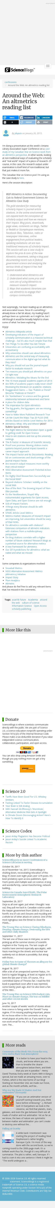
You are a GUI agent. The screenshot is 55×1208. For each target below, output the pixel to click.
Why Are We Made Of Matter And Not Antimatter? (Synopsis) (21, 1091)
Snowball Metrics (14, 568)
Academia (33, 599)
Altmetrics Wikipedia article (19, 331)
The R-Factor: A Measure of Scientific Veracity (28, 442)
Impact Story (12, 577)
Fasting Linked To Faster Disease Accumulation (29, 802)
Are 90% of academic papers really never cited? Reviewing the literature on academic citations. (29, 385)
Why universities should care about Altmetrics (28, 353)
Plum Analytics (13, 580)
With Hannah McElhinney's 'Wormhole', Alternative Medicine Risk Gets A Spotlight (26, 811)
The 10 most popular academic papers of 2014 (29, 380)
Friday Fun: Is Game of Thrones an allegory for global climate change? (27, 962)
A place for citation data (17, 402)
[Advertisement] (27, 33)
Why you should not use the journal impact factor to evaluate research (27, 367)
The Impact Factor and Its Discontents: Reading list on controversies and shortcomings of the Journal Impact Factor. (29, 457)
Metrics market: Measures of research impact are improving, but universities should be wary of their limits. (28, 519)
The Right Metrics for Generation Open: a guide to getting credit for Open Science (29, 431)
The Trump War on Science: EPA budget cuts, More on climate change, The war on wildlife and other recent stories (26, 996)
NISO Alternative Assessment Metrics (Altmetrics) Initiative (24, 573)
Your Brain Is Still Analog (18, 805)
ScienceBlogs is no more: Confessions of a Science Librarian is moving (24, 861)
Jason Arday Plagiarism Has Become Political (28, 836)
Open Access (40, 605)
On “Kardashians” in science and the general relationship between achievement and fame (28, 398)
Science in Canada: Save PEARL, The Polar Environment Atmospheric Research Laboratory (24, 894)
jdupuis (18, 133)
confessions (10, 82)
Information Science (22, 605)
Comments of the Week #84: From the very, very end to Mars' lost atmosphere (25, 1052)
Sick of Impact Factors (17, 503)
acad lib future (19, 599)
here (21, 177)
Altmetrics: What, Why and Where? (22, 423)
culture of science (30, 602)
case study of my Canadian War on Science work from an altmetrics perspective (26, 151)
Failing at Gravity (11, 1128)
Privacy (5, 1181)
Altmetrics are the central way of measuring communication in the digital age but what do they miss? (28, 359)
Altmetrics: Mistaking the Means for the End (27, 377)
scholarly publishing (21, 608)
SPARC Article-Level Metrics (19, 512)
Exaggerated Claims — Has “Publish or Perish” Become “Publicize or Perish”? (28, 391)
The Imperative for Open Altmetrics (23, 405)
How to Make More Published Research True (28, 414)
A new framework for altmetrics (21, 546)
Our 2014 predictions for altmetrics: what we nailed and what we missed (28, 551)
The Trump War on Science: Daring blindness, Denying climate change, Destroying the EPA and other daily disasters (26, 929)
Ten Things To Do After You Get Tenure (25, 343)
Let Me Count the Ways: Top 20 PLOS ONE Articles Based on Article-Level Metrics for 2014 (29, 419)
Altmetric (10, 583)
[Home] (19, 70)
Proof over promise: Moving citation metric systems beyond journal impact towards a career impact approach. (27, 448)
